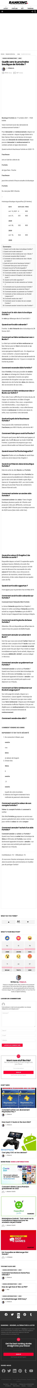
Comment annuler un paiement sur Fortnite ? (19, 291)
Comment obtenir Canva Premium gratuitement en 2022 (15, 1188)
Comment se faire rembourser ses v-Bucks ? (18, 254)
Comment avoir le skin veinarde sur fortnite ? (18, 283)
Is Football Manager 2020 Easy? (14, 1299)
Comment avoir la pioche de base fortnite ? (19, 287)
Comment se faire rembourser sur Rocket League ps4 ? (18, 295)
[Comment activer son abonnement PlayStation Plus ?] (18, 1098)
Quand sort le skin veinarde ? (13, 251)
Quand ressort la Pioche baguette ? (15, 268)
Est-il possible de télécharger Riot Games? (15, 1253)
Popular (14, 8)
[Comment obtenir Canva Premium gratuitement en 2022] (18, 1174)
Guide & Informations (20, 1162)
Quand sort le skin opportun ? (14, 280)
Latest (6, 8)
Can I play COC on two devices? (14, 1152)
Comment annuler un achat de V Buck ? (17, 289)
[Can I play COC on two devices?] (18, 1140)
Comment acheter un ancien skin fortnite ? (18, 273)
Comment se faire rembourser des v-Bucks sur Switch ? (18, 260)
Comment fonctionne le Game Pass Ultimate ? (16, 1274)
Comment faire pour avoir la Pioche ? (16, 265)
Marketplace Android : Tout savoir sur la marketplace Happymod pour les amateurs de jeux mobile (17, 1220)
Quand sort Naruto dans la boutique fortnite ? (18, 270)
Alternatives (16, 1386)
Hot (22, 8)
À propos (5, 1384)
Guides (24, 1386)
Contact (30, 1386)
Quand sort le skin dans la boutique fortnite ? (18, 249)
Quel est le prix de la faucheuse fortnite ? (17, 263)
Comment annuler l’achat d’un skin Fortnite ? (19, 305)
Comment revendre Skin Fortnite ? (15, 256)
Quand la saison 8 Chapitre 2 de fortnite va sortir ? (18, 276)
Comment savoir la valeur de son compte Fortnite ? (18, 302)
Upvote (9, 922)
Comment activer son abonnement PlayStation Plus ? (16, 1111)
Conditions (8, 1386)
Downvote (28, 922)
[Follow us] (32, 11)
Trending (30, 8)
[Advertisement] (18, 32)
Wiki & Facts (13, 1384)
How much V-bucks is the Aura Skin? (16, 1122)
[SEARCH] (35, 11)
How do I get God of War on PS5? (15, 1287)
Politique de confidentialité (26, 1384)
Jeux (19, 1270)
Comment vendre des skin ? (14, 298)
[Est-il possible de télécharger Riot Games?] (18, 1240)
